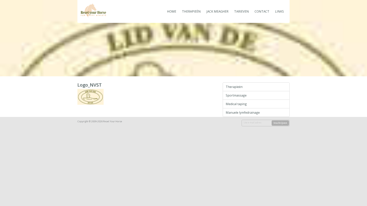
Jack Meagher (217, 11)
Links (279, 11)
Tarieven (241, 11)
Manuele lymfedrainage (243, 112)
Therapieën (191, 11)
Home (171, 11)
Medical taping (236, 104)
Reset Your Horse (106, 11)
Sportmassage (236, 95)
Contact (262, 11)
